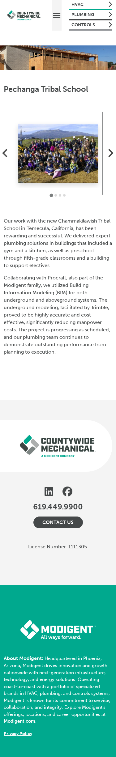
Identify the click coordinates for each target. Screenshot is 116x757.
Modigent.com (19, 721)
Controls (83, 25)
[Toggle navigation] (57, 15)
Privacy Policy (18, 733)
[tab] (51, 195)
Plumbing (82, 14)
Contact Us (58, 522)
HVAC (77, 4)
